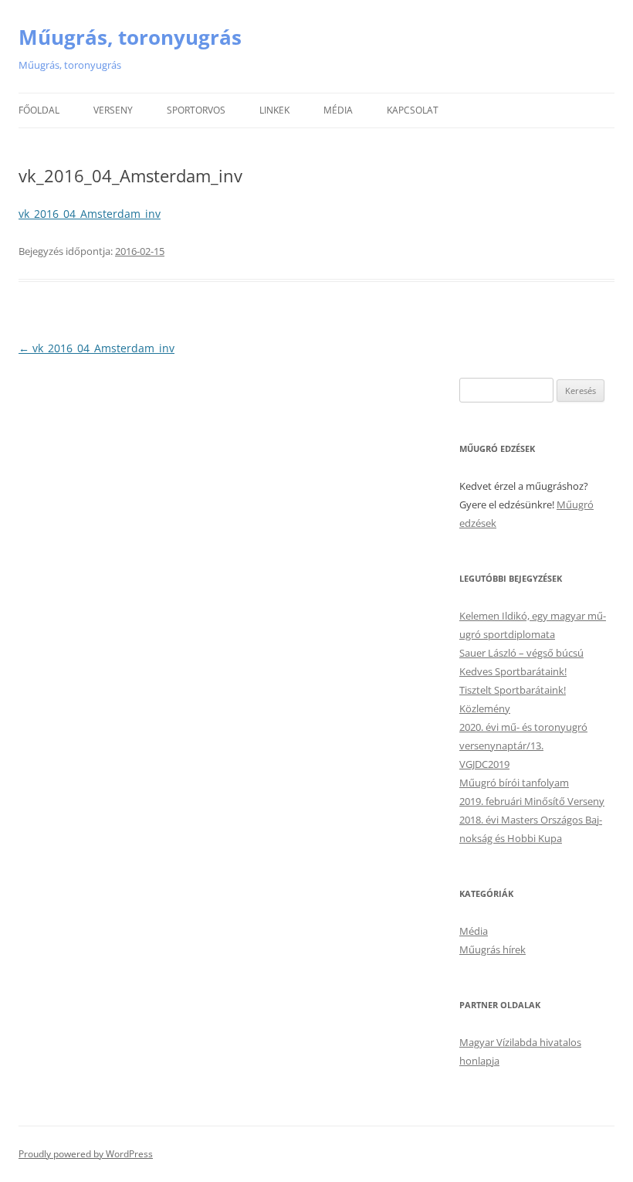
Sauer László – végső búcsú (521, 653)
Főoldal (39, 110)
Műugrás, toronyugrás (130, 37)
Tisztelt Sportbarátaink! (512, 690)
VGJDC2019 (484, 764)
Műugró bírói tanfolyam (514, 783)
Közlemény (484, 708)
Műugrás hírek (492, 949)
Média (338, 110)
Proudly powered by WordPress (86, 1153)
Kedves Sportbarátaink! (513, 671)
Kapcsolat (412, 110)
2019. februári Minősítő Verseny (531, 801)
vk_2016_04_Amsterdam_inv (90, 213)
